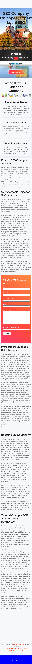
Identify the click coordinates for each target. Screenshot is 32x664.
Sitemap (20, 650)
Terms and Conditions (11, 648)
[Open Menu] (30, 4)
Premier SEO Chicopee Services (14, 161)
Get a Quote (16, 72)
